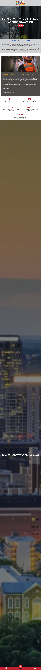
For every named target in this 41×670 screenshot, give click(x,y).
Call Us (6, 668)
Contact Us (35, 668)
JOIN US (20, 25)
